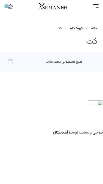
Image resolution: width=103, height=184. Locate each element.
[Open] (96, 6)
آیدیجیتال (60, 132)
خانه (94, 28)
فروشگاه (76, 28)
